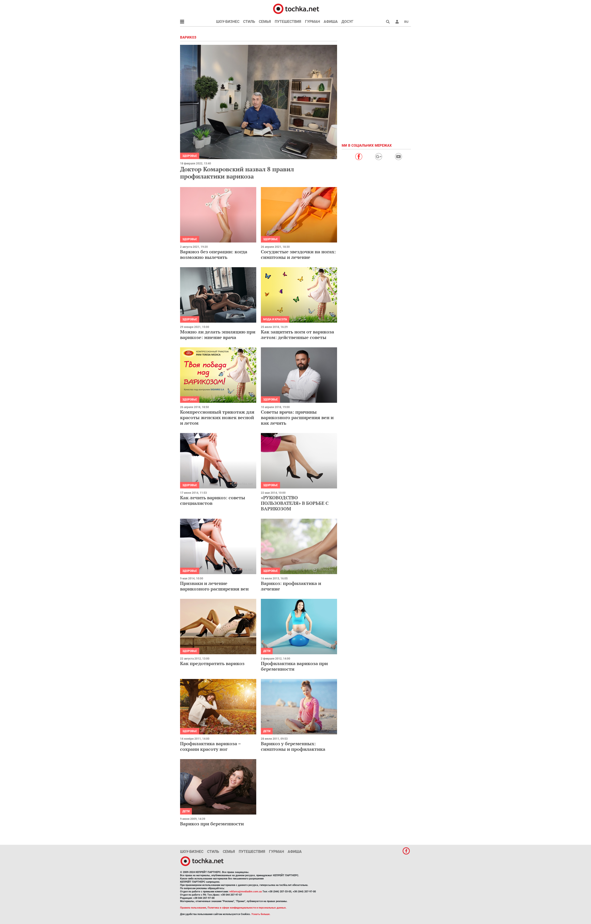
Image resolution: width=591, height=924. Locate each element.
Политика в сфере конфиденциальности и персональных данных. (247, 907)
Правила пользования (193, 907)
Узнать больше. (260, 914)
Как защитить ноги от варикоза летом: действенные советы (297, 334)
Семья (265, 21)
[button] (397, 21)
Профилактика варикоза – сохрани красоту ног (210, 746)
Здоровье (189, 156)
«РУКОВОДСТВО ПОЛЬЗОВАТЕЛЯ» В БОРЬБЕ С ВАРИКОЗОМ (295, 503)
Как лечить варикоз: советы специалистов (212, 500)
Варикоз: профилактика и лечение (291, 586)
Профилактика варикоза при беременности (294, 666)
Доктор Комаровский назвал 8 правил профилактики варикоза (237, 172)
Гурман (312, 21)
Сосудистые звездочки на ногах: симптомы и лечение (298, 254)
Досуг (347, 21)
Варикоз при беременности (212, 824)
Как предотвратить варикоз (212, 663)
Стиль (249, 21)
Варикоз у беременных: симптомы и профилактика (293, 746)
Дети (266, 651)
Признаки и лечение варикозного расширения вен (214, 586)
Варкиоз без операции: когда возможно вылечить (213, 254)
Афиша (331, 21)
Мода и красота (275, 319)
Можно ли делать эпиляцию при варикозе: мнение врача (217, 334)
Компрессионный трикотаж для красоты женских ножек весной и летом (217, 417)
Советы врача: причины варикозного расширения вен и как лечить (297, 417)
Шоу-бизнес (227, 21)
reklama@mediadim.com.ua (245, 891)
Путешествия (288, 21)
